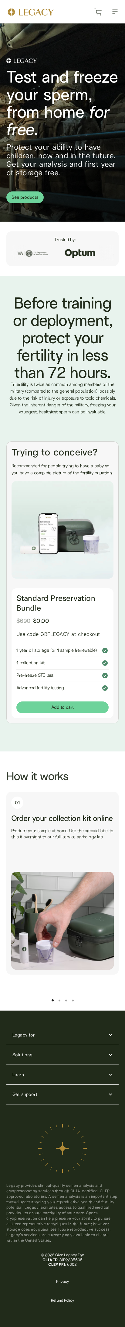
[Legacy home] (30, 12)
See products (25, 197)
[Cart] (98, 14)
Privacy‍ (62, 1281)
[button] (115, 11)
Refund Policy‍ (62, 1300)
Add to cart (62, 707)
